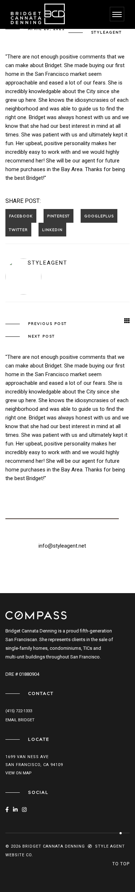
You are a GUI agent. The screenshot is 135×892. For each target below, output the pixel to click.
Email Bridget (20, 720)
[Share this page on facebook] (20, 216)
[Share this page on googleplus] (99, 216)
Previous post (47, 323)
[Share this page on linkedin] (52, 229)
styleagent (106, 32)
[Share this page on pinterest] (58, 216)
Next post (41, 336)
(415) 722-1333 (18, 711)
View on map (18, 773)
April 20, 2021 (46, 28)
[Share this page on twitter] (18, 229)
